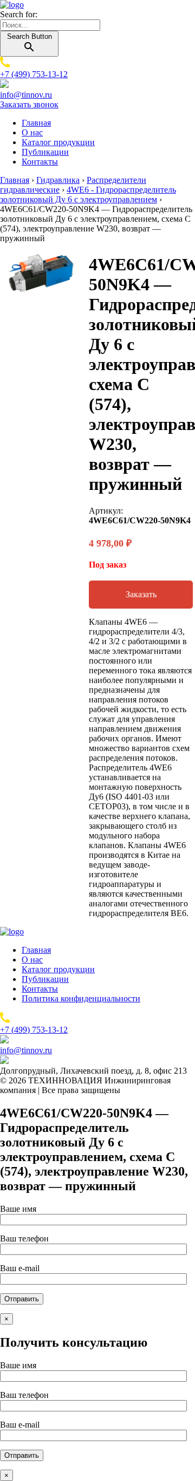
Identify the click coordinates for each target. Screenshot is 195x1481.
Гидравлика (58, 180)
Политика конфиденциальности (81, 998)
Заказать (141, 594)
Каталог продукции (58, 142)
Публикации (45, 151)
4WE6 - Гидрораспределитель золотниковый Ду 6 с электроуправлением (88, 194)
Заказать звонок (29, 104)
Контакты (40, 161)
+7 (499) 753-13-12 (34, 74)
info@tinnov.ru (26, 94)
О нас (32, 132)
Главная (36, 122)
